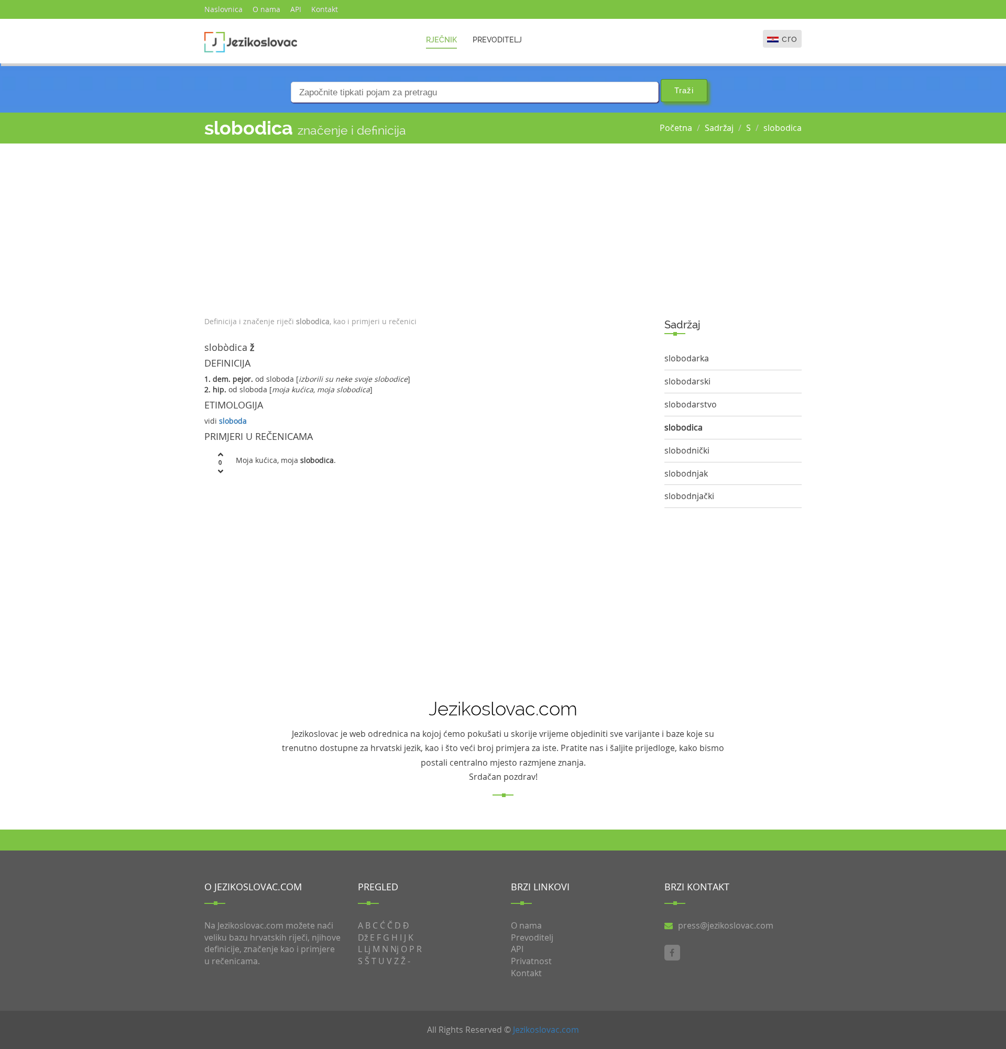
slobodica (782, 128)
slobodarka (686, 358)
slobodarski (687, 381)
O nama (266, 9)
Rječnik (441, 40)
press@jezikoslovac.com (725, 925)
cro (789, 38)
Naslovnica (223, 9)
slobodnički (686, 450)
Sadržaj (719, 128)
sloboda (233, 421)
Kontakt (324, 9)
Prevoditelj (497, 40)
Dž (363, 937)
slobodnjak (686, 473)
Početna (676, 128)
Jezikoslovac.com (546, 1029)
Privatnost (531, 961)
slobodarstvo (690, 404)
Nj (394, 949)
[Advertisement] (426, 227)
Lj (367, 949)
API (295, 9)
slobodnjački (689, 496)
